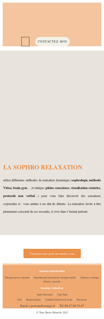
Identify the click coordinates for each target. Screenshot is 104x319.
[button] (25, 41)
